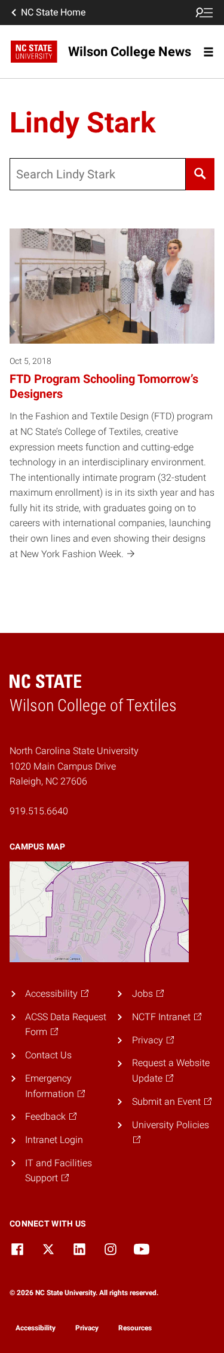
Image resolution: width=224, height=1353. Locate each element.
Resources (135, 1328)
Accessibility (36, 1328)
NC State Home (53, 12)
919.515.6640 (39, 811)
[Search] (200, 174)
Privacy (87, 1328)
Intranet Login (54, 1139)
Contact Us (48, 1055)
